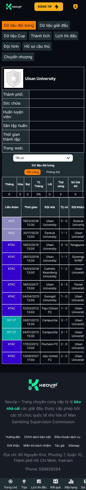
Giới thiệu (13, 445)
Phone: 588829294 (43, 469)
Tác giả (59, 445)
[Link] (14, 6)
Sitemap (73, 445)
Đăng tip (45, 6)
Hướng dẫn (13, 437)
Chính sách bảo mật (37, 437)
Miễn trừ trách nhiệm (37, 445)
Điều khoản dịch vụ (67, 437)
